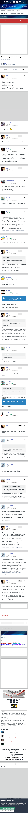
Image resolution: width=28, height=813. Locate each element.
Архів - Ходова (12, 64)
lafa (2, 737)
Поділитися (7, 623)
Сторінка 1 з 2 (14, 69)
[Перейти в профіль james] (2, 744)
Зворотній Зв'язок (19, 754)
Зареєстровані (15, 645)
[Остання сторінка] (26, 70)
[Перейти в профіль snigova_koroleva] (2, 740)
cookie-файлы (10, 802)
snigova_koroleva (4, 741)
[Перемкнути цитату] (4, 257)
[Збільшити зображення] (10, 129)
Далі (23, 69)
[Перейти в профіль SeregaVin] (2, 732)
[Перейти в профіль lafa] (2, 736)
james (2, 745)
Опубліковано (12, 78)
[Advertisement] (14, 39)
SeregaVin (3, 733)
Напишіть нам (18, 755)
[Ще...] (24, 75)
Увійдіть (12, 298)
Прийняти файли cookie (8, 808)
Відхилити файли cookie (7, 810)
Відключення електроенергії (13, 21)
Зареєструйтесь (19, 298)
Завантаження (16, 17)
